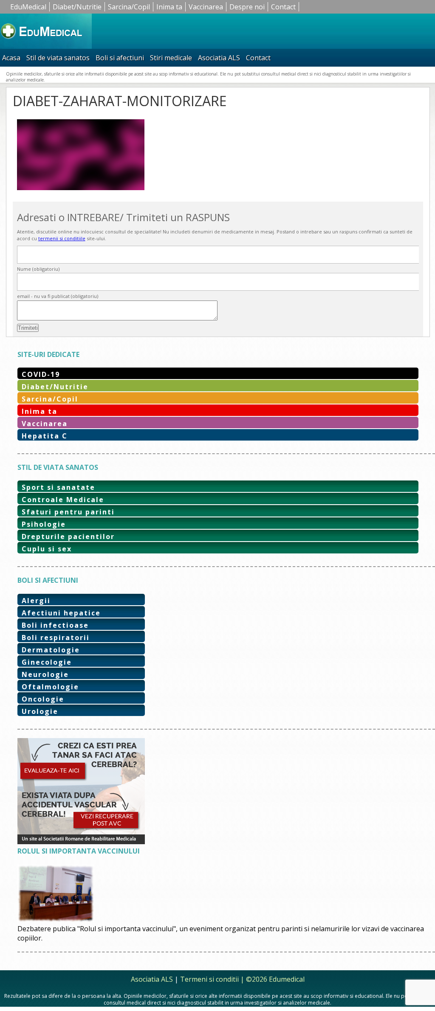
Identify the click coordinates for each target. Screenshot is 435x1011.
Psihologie (44, 524)
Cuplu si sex (47, 548)
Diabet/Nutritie (77, 6)
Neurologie (45, 674)
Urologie (40, 711)
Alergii (36, 600)
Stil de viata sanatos (58, 57)
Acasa (11, 57)
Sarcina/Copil (129, 6)
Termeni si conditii (209, 979)
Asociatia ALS (219, 57)
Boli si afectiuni (120, 57)
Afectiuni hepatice (61, 613)
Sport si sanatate (58, 487)
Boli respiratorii (56, 637)
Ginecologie (47, 662)
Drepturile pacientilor (68, 536)
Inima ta (169, 6)
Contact (283, 6)
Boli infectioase (55, 625)
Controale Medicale (63, 499)
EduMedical (28, 6)
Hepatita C (45, 436)
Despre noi (247, 6)
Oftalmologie (50, 686)
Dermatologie (51, 649)
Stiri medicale (171, 57)
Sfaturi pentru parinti (68, 512)
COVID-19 (41, 374)
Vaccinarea (206, 6)
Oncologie (43, 699)
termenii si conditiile (61, 238)
